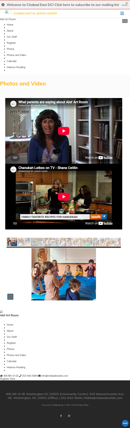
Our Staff (12, 36)
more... (125, 5)
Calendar (12, 61)
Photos (10, 49)
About (10, 30)
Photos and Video (16, 55)
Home (10, 24)
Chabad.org (58, 405)
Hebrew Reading (16, 67)
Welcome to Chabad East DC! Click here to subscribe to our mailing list (63, 5)
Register (11, 42)
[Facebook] (61, 416)
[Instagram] (69, 416)
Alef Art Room (8, 19)
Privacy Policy (83, 405)
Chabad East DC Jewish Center (35, 13)
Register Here (7, 378)
